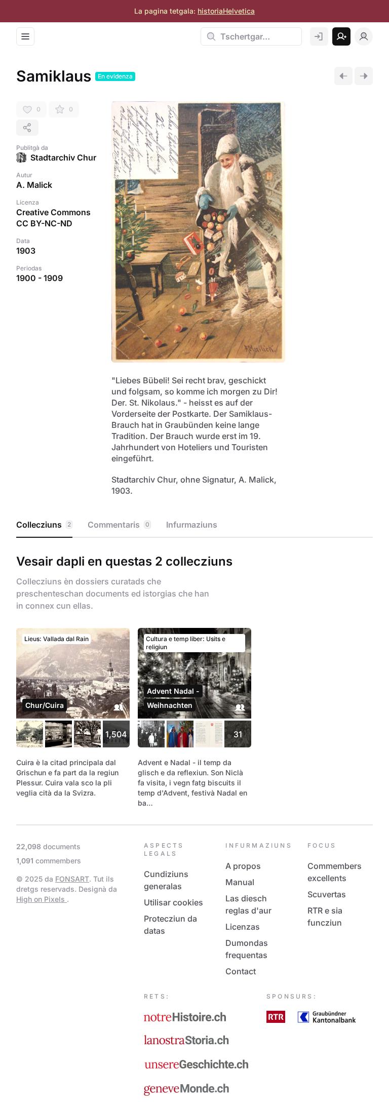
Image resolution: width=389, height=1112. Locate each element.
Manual (239, 882)
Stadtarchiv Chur (63, 157)
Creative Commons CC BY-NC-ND (53, 217)
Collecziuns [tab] (43, 525)
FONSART (72, 879)
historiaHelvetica (226, 11)
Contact (240, 971)
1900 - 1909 (39, 278)
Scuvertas (326, 894)
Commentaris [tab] (118, 525)
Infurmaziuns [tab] (191, 525)
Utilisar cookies (173, 902)
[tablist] (194, 525)
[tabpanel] (194, 679)
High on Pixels (41, 899)
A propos (243, 866)
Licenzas (242, 927)
